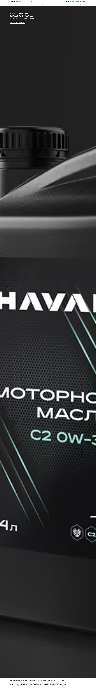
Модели (12, 4)
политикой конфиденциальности (33, 684)
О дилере (44, 4)
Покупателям (19, 4)
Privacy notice (92, 516)
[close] (95, 516)
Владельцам (26, 4)
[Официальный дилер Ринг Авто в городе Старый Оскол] (79, 1)
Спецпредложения (35, 4)
